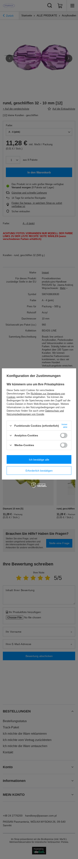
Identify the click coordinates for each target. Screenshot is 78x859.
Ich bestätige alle (39, 459)
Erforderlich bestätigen (39, 470)
